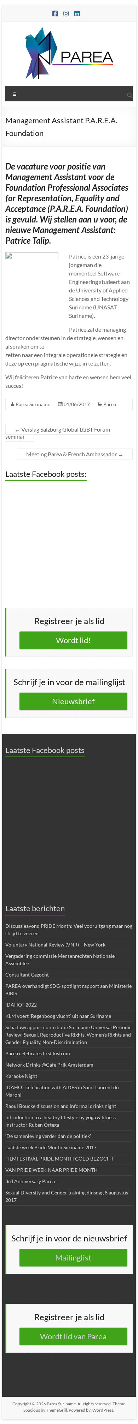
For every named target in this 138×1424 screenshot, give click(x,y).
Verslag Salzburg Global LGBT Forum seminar (57, 433)
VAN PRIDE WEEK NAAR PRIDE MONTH (51, 1170)
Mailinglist (73, 1257)
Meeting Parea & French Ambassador (74, 454)
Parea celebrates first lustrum (37, 1053)
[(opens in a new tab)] (50, 492)
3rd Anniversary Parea (30, 1181)
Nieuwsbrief (73, 701)
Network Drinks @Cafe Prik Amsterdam (49, 1065)
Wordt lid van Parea (73, 1336)
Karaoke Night (21, 1076)
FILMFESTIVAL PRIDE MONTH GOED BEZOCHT (59, 1159)
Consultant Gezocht (27, 975)
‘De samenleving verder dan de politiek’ (48, 1136)
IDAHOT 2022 (21, 1005)
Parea (109, 404)
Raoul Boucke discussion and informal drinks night (60, 1106)
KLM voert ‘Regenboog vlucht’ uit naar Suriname (58, 1016)
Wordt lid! (73, 640)
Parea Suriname (33, 404)
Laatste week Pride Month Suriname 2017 (51, 1147)
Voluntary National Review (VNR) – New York (55, 945)
